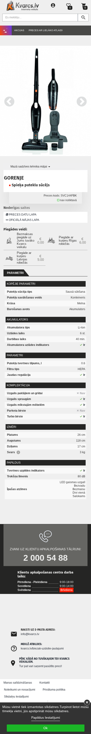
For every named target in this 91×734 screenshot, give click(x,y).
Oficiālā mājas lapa (23, 220)
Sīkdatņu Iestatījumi (16, 696)
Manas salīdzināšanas (18, 682)
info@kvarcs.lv (30, 634)
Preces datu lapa (22, 214)
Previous (9, 101)
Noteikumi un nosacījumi (19, 689)
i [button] (18, 452)
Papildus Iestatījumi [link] (45, 717)
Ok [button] (45, 728)
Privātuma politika (54, 689)
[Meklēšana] (83, 17)
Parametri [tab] (15, 273)
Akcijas (19, 30)
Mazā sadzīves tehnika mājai (29, 166)
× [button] (87, 702)
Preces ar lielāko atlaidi (46, 30)
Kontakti (44, 682)
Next (82, 101)
